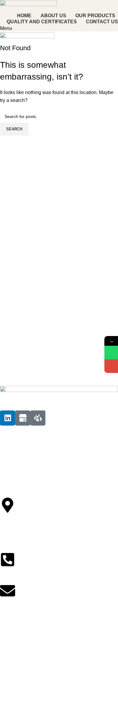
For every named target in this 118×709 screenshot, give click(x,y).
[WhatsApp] (111, 352)
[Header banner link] (59, 354)
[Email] (111, 366)
